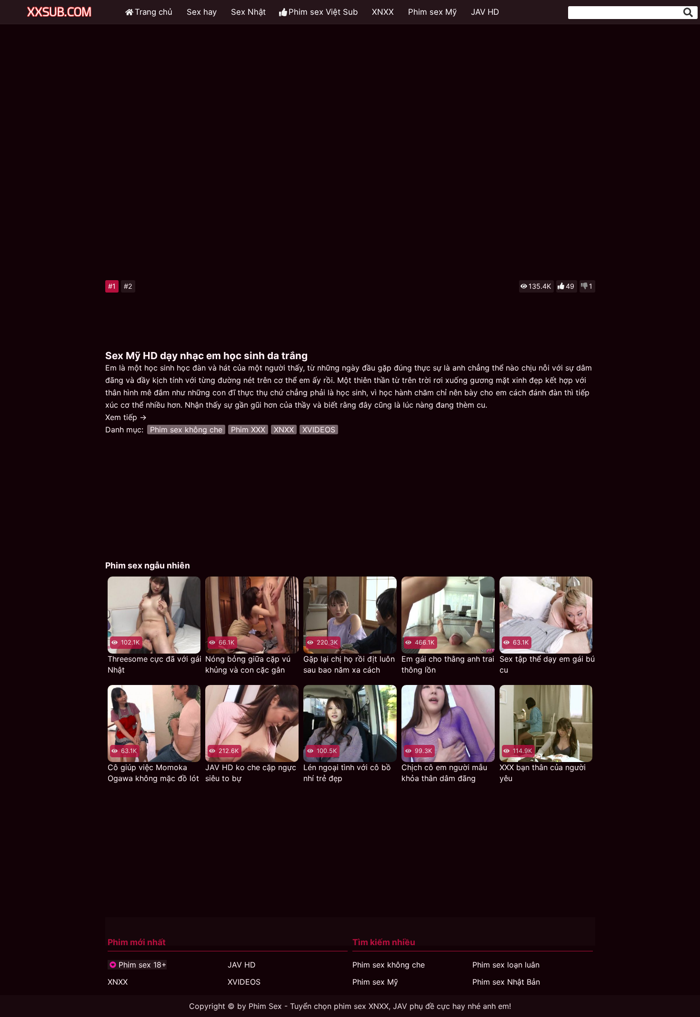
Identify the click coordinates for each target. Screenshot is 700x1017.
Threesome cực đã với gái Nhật (154, 664)
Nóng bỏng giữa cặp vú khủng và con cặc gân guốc (247, 664)
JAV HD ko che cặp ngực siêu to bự (250, 773)
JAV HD (485, 12)
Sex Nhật (248, 12)
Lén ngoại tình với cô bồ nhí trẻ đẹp (347, 773)
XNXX (383, 12)
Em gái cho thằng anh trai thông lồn (447, 664)
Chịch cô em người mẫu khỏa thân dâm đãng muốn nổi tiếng (444, 773)
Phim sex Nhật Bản (506, 982)
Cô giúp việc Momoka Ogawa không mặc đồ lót (153, 773)
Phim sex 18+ (143, 964)
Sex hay (202, 12)
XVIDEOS (318, 429)
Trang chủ (153, 12)
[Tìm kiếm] (688, 12)
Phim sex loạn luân (506, 964)
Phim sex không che (186, 429)
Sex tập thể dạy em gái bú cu (547, 664)
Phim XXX (248, 429)
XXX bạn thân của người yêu (543, 773)
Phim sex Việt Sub (323, 12)
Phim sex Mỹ (432, 12)
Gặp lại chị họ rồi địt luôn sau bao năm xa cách (349, 664)
